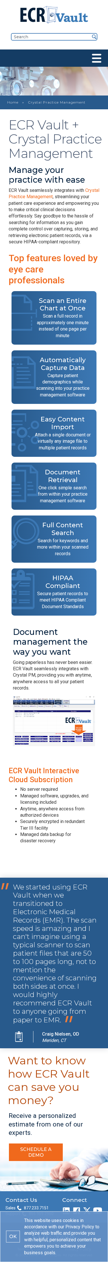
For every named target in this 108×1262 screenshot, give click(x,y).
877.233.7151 (36, 1208)
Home (12, 102)
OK (13, 1236)
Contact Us (21, 1199)
